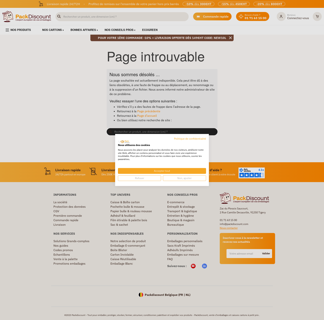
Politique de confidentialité (190, 138)
